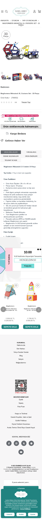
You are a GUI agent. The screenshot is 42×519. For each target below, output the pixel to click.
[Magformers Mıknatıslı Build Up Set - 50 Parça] (31, 291)
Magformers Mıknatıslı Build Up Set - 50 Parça (32, 309)
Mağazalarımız (21, 363)
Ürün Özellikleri (11, 152)
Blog (21, 356)
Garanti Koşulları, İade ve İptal (21, 417)
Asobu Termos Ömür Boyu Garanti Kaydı (21, 427)
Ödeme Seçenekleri (11, 156)
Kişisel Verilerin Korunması (21, 424)
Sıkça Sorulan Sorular (21, 352)
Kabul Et (9, 514)
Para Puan (21, 406)
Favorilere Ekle (16, 286)
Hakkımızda (21, 345)
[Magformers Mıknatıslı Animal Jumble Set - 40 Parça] (10, 291)
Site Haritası (21, 349)
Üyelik (21, 399)
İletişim (21, 359)
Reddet (21, 514)
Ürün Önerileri (31, 156)
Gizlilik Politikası (21, 420)
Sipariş (21, 403)
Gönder (21, 489)
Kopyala (27, 266)
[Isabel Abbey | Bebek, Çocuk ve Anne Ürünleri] (21, 11)
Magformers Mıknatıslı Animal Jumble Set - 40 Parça (10, 309)
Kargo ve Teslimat (21, 413)
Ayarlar (32, 514)
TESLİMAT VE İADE (11, 160)
